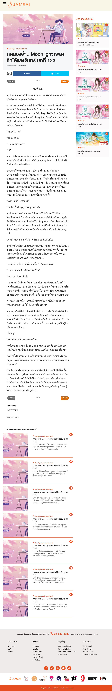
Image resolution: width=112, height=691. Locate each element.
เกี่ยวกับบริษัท (12, 641)
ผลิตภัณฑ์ (36, 641)
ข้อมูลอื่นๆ (61, 641)
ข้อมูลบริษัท (11, 646)
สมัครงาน (10, 652)
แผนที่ (9, 649)
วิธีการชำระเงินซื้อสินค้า (64, 649)
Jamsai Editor (23, 65)
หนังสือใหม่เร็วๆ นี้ (38, 657)
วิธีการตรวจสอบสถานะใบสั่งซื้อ (67, 652)
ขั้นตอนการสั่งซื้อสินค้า (64, 646)
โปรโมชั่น (35, 649)
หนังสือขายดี (36, 654)
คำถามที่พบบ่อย (62, 654)
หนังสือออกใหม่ (37, 652)
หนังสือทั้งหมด (37, 660)
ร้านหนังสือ (36, 646)
